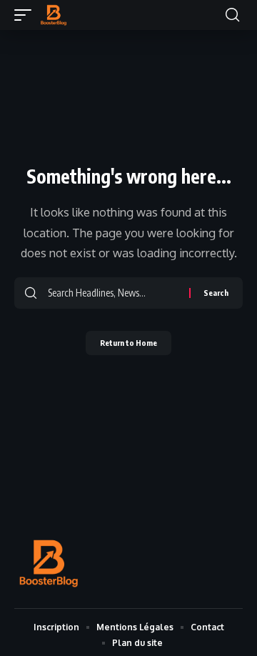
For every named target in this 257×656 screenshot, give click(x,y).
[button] (26, 15)
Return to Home (128, 342)
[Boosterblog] (54, 15)
